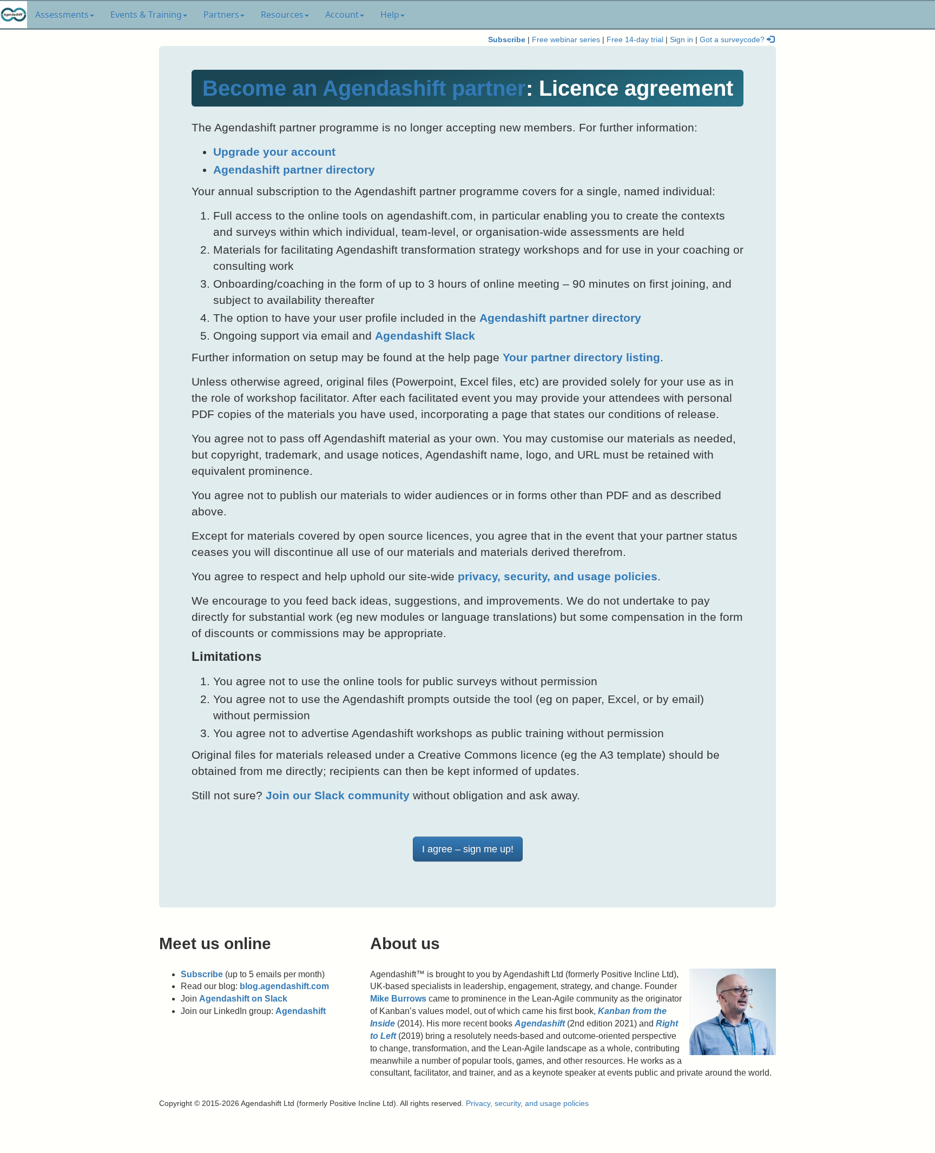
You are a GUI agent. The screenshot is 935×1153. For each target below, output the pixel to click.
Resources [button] (282, 15)
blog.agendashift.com (284, 986)
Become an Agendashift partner (364, 88)
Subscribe (506, 40)
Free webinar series (566, 40)
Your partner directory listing (581, 357)
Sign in (681, 40)
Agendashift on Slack (243, 998)
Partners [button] (221, 15)
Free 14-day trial (635, 40)
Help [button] (389, 15)
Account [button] (342, 15)
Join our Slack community (338, 795)
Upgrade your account (274, 151)
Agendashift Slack (425, 335)
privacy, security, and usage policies (557, 576)
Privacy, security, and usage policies (527, 1103)
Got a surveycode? (733, 40)
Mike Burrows (398, 998)
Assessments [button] (62, 15)
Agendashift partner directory (294, 169)
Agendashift (300, 1011)
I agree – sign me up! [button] (467, 849)
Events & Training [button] (146, 15)
